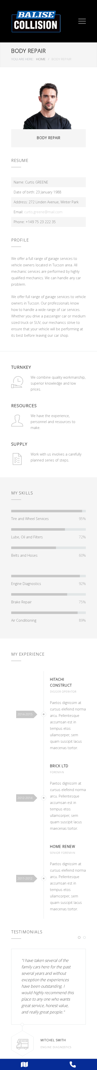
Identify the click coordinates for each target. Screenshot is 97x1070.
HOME (41, 59)
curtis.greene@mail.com (43, 212)
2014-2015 (24, 714)
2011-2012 (24, 878)
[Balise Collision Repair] (44, 21)
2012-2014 (24, 797)
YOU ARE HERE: (22, 59)
